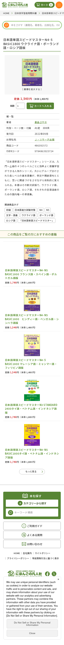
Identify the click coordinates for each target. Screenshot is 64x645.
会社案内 (27, 553)
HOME (17, 553)
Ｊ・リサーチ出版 (44, 139)
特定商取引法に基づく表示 (45, 558)
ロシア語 (10, 220)
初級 (8, 210)
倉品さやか (41, 122)
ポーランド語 (46, 215)
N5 (47, 210)
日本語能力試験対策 (25, 210)
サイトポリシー (42, 553)
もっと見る (31, 471)
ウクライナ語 (28, 215)
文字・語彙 (12, 215)
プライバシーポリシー (18, 558)
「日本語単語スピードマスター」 (36, 220)
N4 (40, 210)
